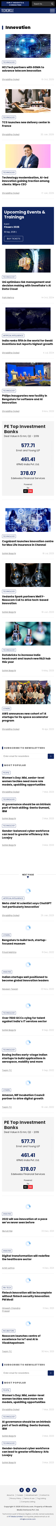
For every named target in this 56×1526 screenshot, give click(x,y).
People (6, 772)
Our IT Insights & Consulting (15, 3)
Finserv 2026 (11, 227)
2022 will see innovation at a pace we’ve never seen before (24, 1220)
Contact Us (44, 1495)
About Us (10, 1495)
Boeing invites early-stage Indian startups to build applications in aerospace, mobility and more (24, 1058)
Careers (20, 1495)
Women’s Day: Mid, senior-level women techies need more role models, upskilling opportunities (23, 781)
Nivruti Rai (7, 1231)
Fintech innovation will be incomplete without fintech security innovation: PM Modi (27, 1296)
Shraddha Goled (10, 79)
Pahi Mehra (8, 297)
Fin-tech (7, 1287)
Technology (9, 62)
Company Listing (28, 1502)
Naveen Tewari (10, 989)
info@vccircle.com (28, 1519)
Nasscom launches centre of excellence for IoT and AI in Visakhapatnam (21, 1339)
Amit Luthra (8, 1268)
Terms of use (29, 1498)
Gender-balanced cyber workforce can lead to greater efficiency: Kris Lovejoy (25, 834)
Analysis (7, 972)
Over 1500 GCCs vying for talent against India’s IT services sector (24, 1019)
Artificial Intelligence (13, 335)
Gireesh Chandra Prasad (11, 1310)
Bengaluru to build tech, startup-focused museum (24, 941)
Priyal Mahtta (9, 952)
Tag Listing (41, 1498)
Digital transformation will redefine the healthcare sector (26, 1257)
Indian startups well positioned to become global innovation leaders (25, 978)
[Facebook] (21, 1490)
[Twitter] (28, 1490)
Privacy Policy (15, 1498)
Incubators (8, 1331)
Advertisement (32, 1495)
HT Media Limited (16, 1516)
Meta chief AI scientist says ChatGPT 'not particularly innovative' (27, 905)
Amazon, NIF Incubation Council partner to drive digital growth (23, 1096)
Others (6, 708)
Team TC (7, 1070)
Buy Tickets (13, 238)
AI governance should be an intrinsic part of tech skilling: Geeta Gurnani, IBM (26, 807)
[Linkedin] (34, 1490)
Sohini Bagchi (9, 553)
